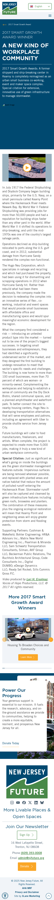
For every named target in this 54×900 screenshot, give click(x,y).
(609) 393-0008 (31, 853)
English (38, 7)
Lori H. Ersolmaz (36, 579)
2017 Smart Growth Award (19, 25)
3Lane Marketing (31, 896)
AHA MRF (27, 888)
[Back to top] (49, 896)
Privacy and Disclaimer (27, 892)
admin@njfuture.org (31, 858)
